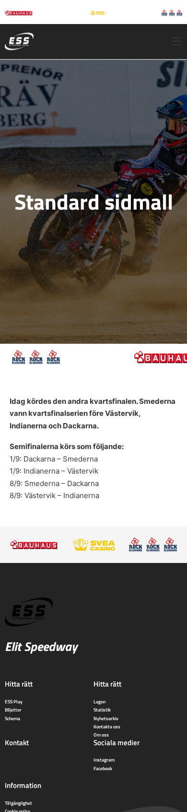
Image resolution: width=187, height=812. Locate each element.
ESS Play (14, 701)
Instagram (104, 759)
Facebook (103, 768)
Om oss (101, 734)
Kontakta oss (107, 726)
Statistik (102, 709)
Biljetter (13, 709)
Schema (12, 718)
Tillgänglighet (18, 803)
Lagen (99, 701)
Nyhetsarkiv (106, 718)
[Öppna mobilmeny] (177, 41)
